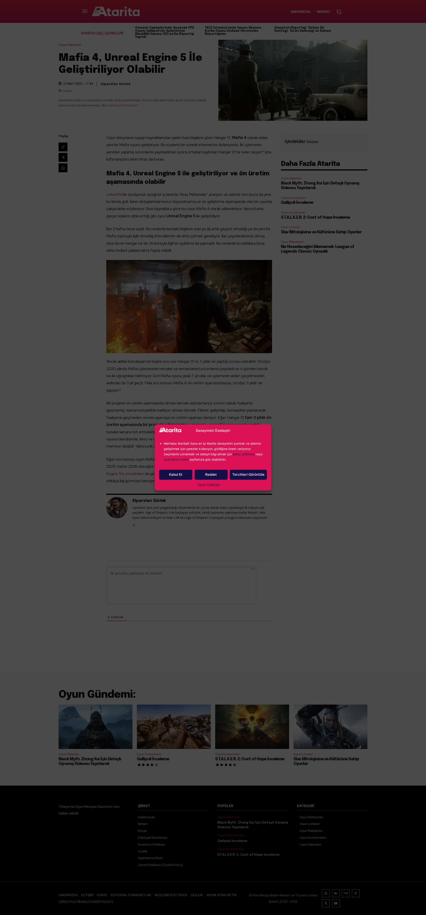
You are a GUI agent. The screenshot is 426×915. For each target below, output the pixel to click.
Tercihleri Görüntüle (248, 474)
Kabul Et (175, 474)
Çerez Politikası (208, 484)
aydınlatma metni (176, 459)
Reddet (211, 474)
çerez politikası (243, 454)
